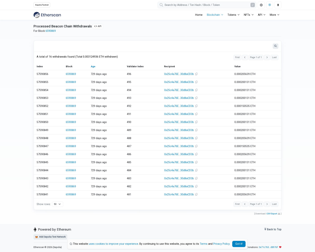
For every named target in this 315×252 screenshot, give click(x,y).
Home (199, 14)
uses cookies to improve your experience (113, 243)
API (99, 26)
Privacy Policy (221, 243)
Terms (203, 243)
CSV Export (272, 213)
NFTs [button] (247, 14)
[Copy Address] (196, 74)
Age (93, 66)
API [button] (260, 14)
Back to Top (274, 229)
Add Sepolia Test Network (52, 236)
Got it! (238, 243)
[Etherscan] (47, 15)
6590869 (51, 31)
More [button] (273, 14)
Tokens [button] (232, 14)
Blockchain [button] (213, 14)
